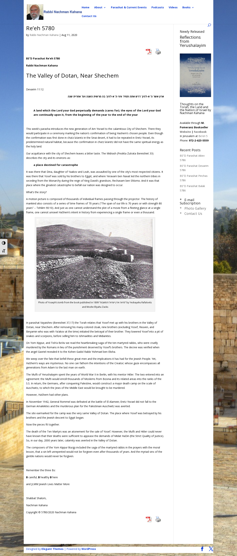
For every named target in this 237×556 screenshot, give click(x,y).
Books (186, 7)
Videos (173, 7)
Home (85, 7)
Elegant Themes (52, 549)
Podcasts (157, 7)
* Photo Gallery (193, 208)
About (98, 7)
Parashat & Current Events (129, 7)
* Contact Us (191, 213)
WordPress (88, 549)
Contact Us (89, 16)
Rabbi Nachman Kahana (44, 35)
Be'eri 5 (203, 136)
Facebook (200, 131)
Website (185, 131)
